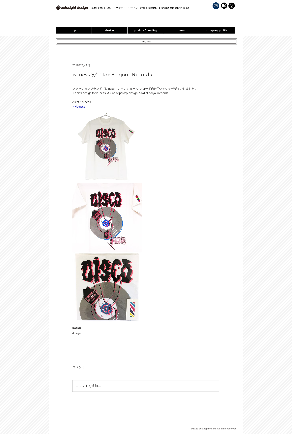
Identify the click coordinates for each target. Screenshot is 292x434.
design (76, 333)
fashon (76, 327)
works (146, 41)
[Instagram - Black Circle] (231, 6)
